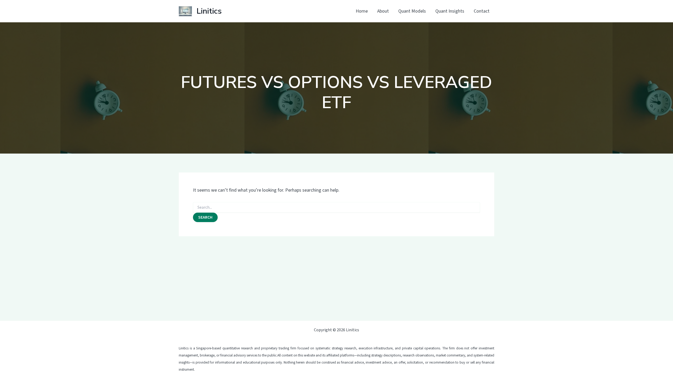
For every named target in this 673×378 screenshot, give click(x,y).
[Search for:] (336, 207)
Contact (482, 11)
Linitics (209, 11)
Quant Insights (449, 11)
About (383, 11)
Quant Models (412, 11)
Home (362, 11)
